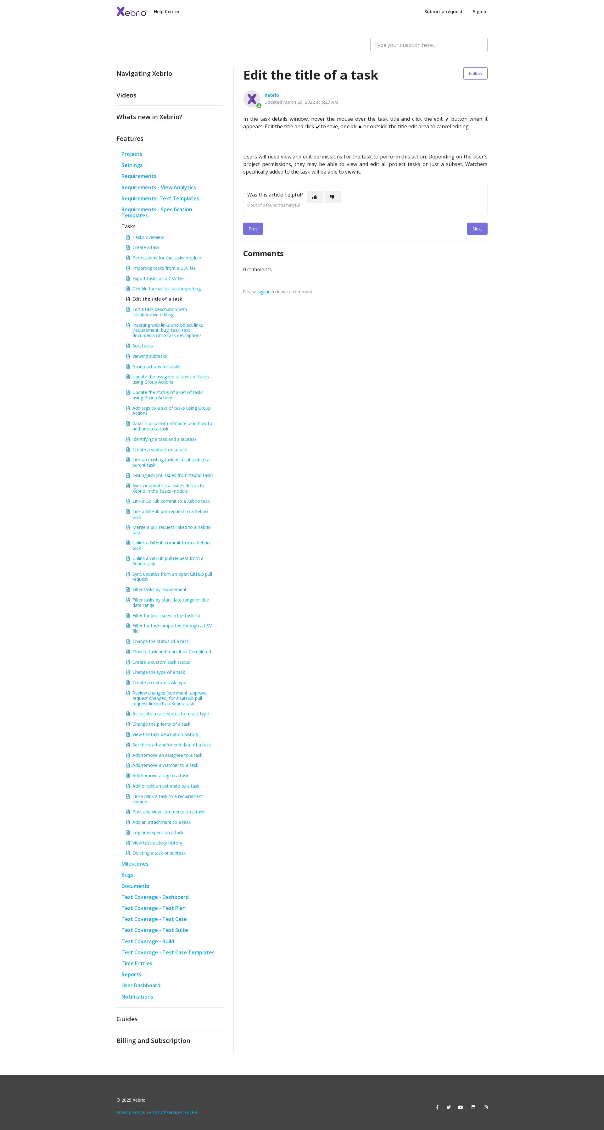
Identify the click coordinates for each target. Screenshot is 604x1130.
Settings (132, 165)
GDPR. (191, 1112)
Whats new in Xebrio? (149, 117)
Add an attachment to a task (161, 822)
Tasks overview (148, 237)
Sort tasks (142, 346)
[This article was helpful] (315, 197)
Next (477, 229)
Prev (253, 229)
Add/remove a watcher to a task (165, 765)
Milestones (134, 863)
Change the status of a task (160, 641)
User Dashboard (140, 985)
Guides (127, 1019)
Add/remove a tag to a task (160, 775)
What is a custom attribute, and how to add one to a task (172, 426)
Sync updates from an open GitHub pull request (172, 576)
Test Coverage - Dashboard (155, 897)
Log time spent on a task (157, 832)
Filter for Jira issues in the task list (166, 615)
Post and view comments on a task (168, 812)
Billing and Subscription (153, 1040)
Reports (131, 974)
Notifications (137, 996)
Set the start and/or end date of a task (171, 745)
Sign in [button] (480, 11)
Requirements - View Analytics (158, 187)
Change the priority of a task (161, 724)
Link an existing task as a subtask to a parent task (171, 462)
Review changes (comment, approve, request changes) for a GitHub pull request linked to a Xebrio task (170, 698)
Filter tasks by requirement (159, 589)
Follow (475, 73)
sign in (264, 292)
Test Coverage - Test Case (154, 919)
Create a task (145, 247)
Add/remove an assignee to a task (167, 755)
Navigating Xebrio (144, 73)
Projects (131, 154)
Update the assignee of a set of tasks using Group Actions (170, 379)
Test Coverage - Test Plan (153, 908)
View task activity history (157, 843)
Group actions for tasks (156, 366)
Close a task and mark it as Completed (171, 652)
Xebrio (272, 95)
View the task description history (165, 734)
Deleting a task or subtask (159, 853)
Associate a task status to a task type (170, 714)
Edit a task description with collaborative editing (159, 312)
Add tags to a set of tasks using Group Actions (171, 410)
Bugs (127, 874)
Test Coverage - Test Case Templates (168, 952)
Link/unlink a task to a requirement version (167, 799)
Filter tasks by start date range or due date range (170, 602)
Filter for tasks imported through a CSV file (172, 628)
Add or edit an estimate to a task (165, 786)
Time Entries (136, 963)
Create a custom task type (159, 682)
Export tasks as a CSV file (158, 278)
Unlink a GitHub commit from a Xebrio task (171, 545)
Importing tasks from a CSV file (164, 268)
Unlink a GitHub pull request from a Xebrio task (168, 561)
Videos (126, 95)
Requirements (138, 176)
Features (129, 138)
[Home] (132, 11)
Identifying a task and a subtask (164, 439)
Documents (135, 886)
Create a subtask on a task (159, 449)
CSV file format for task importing (166, 288)
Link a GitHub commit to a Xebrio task (171, 501)
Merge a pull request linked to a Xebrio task (171, 529)
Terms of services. (165, 1112)
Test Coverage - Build (147, 941)
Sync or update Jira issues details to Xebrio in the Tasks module (168, 488)
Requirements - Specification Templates (156, 212)
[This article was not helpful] (333, 197)
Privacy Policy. (130, 1112)
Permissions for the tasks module (166, 258)
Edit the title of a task (157, 299)
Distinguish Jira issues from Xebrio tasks (173, 475)
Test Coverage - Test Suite (154, 930)
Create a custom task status (161, 662)
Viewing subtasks (149, 356)
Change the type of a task (158, 672)
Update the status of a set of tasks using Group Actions (168, 395)
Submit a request (443, 11)
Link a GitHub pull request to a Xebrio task (170, 514)
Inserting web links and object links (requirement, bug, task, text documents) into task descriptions (167, 330)
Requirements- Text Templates (160, 198)
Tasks (128, 226)
